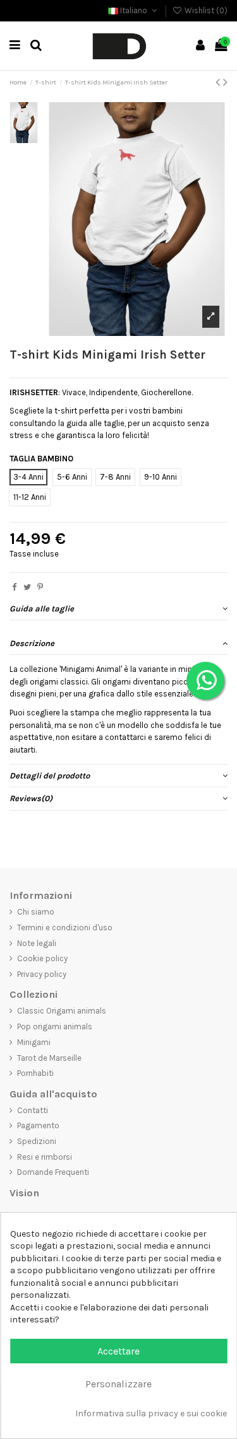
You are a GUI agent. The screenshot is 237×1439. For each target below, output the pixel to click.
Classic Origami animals (61, 1010)
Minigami (34, 1042)
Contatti (32, 1110)
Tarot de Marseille (49, 1058)
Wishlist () (205, 10)
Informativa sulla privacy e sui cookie (151, 1413)
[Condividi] (14, 587)
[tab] (118, 609)
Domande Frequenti (53, 1172)
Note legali (36, 943)
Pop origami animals (54, 1026)
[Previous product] (219, 82)
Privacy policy (41, 974)
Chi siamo (35, 911)
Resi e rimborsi (44, 1157)
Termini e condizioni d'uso (64, 927)
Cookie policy (42, 958)
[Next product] (225, 82)
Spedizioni (36, 1141)
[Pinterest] (40, 587)
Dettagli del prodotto (49, 775)
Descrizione (31, 643)
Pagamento (38, 1125)
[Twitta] (27, 587)
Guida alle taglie (41, 608)
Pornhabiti (35, 1073)
